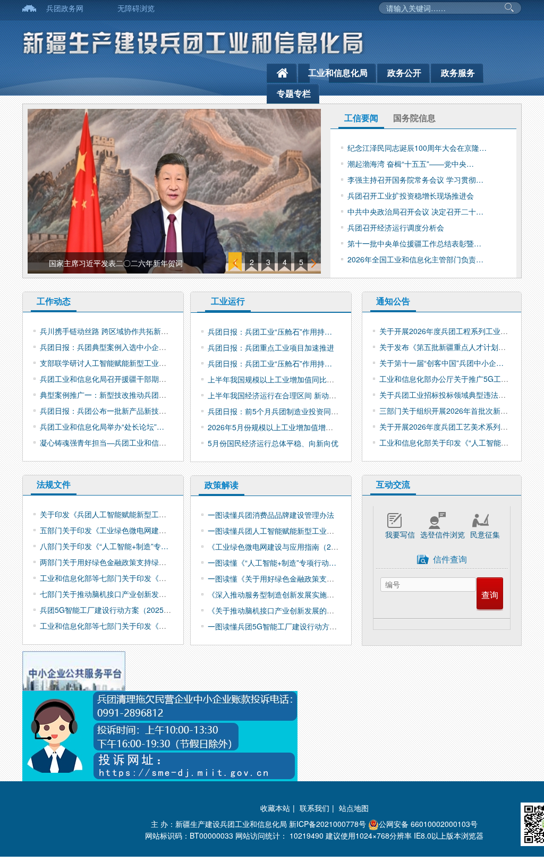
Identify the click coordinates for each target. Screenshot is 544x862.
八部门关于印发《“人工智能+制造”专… (104, 546)
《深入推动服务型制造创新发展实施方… (275, 594)
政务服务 (458, 72)
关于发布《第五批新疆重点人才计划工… (446, 347)
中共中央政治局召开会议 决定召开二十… (415, 211)
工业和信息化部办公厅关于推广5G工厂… (447, 378)
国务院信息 (414, 118)
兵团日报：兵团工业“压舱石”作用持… (270, 331)
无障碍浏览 (136, 8)
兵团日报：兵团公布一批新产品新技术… (107, 410)
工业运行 (228, 301)
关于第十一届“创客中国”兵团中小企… (441, 362)
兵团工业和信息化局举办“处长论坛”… (102, 426)
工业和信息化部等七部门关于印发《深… (107, 578)
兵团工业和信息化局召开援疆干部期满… (107, 378)
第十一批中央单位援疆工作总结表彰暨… (414, 243)
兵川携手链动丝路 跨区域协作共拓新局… (108, 331)
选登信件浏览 (442, 534)
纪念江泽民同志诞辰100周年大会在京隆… (417, 147)
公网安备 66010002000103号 (428, 823)
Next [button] (314, 263)
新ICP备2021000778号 (327, 823)
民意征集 (485, 534)
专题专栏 (294, 93)
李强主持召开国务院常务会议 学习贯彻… (415, 179)
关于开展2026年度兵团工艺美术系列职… (447, 426)
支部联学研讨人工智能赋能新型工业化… (107, 362)
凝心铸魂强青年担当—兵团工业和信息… (107, 442)
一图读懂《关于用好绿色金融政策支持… (275, 578)
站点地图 (354, 808)
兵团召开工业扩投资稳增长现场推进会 (410, 195)
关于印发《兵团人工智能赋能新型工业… (107, 514)
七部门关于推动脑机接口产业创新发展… (107, 593)
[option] (174, 191)
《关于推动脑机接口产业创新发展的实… (275, 610)
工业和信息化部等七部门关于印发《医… (107, 625)
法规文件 (54, 484)
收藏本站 (275, 808)
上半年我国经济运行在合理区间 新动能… (276, 395)
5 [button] (301, 262)
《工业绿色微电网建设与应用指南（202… (277, 546)
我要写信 (400, 534)
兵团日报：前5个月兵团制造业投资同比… (277, 411)
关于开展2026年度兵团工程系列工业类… (447, 331)
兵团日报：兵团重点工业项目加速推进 (271, 347)
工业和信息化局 (338, 72)
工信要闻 (361, 118)
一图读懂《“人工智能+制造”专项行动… (272, 562)
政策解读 (222, 485)
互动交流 (393, 484)
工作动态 (54, 301)
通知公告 (393, 301)
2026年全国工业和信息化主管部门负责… (415, 259)
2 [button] (252, 262)
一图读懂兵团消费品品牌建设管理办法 (271, 514)
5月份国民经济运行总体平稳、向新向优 (273, 443)
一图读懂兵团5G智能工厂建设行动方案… (276, 626)
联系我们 (314, 808)
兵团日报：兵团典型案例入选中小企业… (107, 347)
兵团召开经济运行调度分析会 (395, 227)
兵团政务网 (64, 8)
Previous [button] (236, 263)
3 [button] (268, 262)
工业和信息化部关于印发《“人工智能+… (446, 442)
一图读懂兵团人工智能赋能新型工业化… (275, 530)
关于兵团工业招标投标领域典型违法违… (446, 394)
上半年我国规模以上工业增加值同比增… (275, 379)
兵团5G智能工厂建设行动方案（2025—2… (111, 609)
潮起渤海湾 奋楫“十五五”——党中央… (410, 163)
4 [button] (285, 262)
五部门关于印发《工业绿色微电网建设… (107, 530)
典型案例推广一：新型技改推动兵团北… (107, 394)
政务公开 (404, 72)
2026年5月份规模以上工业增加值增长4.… (277, 427)
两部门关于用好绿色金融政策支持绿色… (107, 562)
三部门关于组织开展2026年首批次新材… (447, 410)
